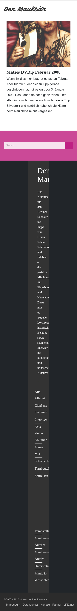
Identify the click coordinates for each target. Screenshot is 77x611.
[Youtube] (38, 505)
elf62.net (69, 604)
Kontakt (45, 604)
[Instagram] (38, 512)
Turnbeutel (42, 468)
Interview (41, 419)
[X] (38, 497)
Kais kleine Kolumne (41, 433)
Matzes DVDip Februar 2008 (34, 72)
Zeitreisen (41, 476)
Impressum (13, 604)
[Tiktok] (38, 520)
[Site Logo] (25, 9)
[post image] (38, 44)
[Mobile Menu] (68, 9)
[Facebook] (38, 489)
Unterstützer (43, 566)
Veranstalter (43, 531)
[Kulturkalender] (60, 9)
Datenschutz (30, 604)
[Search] (69, 145)
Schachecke (42, 461)
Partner (56, 604)
